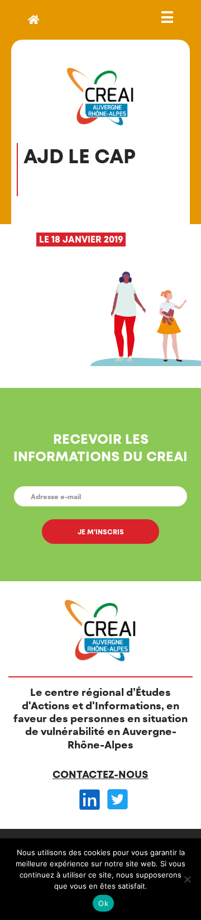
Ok (103, 903)
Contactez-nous (100, 774)
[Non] (187, 879)
